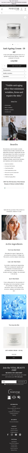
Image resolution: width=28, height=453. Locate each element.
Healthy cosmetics (7, 73)
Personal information (14, 421)
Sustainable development (14, 411)
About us (14, 410)
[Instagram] (12, 435)
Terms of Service (14, 448)
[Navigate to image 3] (15, 44)
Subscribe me (21, 381)
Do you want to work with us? (14, 408)
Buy (14, 357)
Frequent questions (14, 413)
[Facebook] (8, 435)
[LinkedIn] (20, 435)
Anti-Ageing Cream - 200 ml (14, 350)
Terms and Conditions (14, 443)
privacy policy (21, 384)
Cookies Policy (14, 446)
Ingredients (6, 76)
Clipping (14, 415)
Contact (14, 406)
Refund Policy (14, 450)
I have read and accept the (12, 384)
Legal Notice (14, 441)
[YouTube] (16, 435)
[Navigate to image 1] (12, 44)
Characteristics (6, 70)
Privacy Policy (14, 445)
